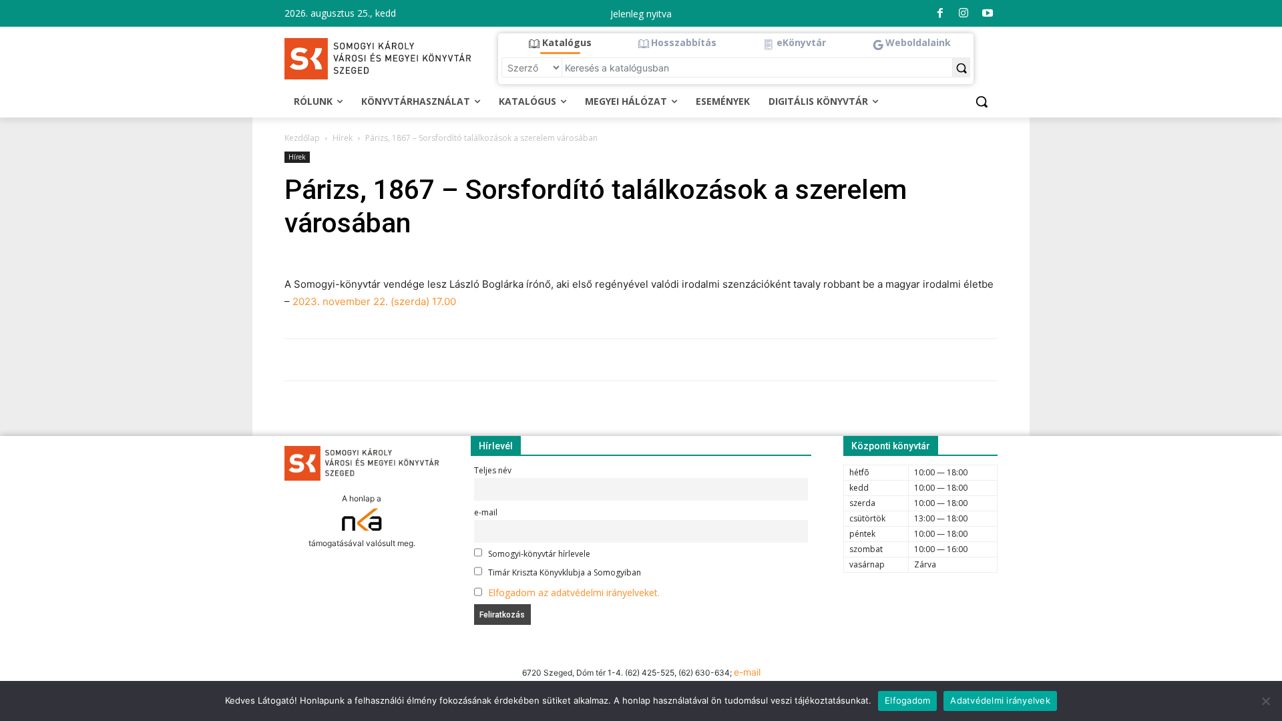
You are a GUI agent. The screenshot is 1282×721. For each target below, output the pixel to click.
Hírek (343, 138)
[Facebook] (940, 13)
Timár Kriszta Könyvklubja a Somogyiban (563, 572)
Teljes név (492, 470)
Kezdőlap (302, 138)
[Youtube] (988, 13)
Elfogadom (907, 700)
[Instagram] (963, 13)
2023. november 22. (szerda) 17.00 (374, 301)
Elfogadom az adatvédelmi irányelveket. (574, 592)
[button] (560, 43)
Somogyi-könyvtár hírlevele (538, 553)
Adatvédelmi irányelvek (1000, 700)
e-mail (485, 512)
